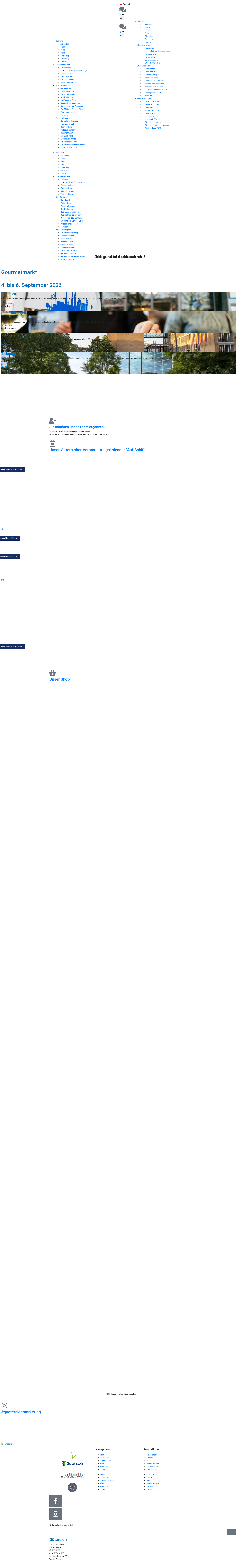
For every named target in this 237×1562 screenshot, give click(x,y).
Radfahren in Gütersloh (154, 81)
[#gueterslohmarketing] (4, 1405)
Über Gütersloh (143, 66)
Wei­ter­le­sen (6, 303)
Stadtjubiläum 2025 (153, 128)
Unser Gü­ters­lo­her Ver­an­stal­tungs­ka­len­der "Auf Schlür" (98, 449)
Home (103, 1455)
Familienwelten (151, 54)
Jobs (147, 30)
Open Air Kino (150, 107)
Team (147, 27)
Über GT (104, 1464)
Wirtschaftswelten (152, 63)
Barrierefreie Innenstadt (155, 84)
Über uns (141, 21)
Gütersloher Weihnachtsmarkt (157, 125)
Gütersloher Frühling (153, 101)
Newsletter (152, 1455)
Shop (147, 33)
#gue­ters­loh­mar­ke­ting (21, 1412)
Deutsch (126, 4)
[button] (122, 18)
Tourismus (149, 48)
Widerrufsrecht (153, 1464)
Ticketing (149, 36)
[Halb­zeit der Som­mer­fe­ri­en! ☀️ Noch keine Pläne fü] (98, 1428)
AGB (148, 1461)
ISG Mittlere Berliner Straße (156, 89)
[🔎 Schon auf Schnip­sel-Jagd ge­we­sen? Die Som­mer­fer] (138, 1428)
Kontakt (148, 42)
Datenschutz (152, 1466)
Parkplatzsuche (151, 72)
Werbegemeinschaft (153, 92)
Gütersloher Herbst (153, 122)
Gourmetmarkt (151, 113)
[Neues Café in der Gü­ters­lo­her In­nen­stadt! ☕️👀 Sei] (20, 1428)
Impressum (151, 1469)
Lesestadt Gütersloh (153, 119)
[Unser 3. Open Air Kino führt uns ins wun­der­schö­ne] (216, 1428)
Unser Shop (59, 679)
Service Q (149, 39)
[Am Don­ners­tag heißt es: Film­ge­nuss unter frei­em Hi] (177, 1428)
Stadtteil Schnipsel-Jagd (160, 51)
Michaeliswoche (151, 116)
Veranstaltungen (152, 75)
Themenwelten (143, 45)
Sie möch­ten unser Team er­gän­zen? (77, 427)
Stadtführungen (151, 78)
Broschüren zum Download (156, 87)
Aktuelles (149, 24)
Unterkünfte (150, 69)
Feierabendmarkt (152, 104)
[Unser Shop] (52, 673)
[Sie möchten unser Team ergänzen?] (52, 421)
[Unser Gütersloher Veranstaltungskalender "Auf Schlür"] (52, 443)
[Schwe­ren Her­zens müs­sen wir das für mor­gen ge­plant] (59, 1428)
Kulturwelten (150, 57)
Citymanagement (152, 60)
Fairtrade (148, 95)
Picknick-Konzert (152, 110)
